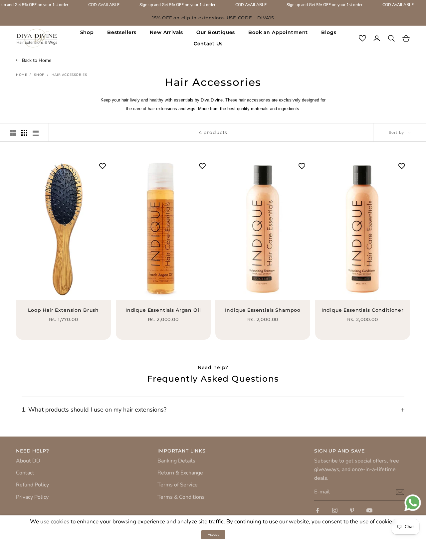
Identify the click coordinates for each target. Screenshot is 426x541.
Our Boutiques (215, 32)
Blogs (328, 32)
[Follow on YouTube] (369, 510)
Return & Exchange (180, 472)
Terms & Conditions (181, 497)
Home (21, 75)
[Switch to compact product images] (36, 133)
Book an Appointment (278, 32)
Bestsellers (121, 32)
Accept (213, 534)
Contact (25, 472)
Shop (87, 32)
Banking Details (176, 460)
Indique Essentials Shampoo (263, 310)
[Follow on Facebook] (317, 510)
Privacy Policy (32, 497)
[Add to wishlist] (102, 166)
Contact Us (208, 44)
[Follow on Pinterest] (352, 510)
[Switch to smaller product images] (24, 133)
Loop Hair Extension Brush (63, 310)
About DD (28, 460)
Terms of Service (177, 484)
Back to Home (36, 60)
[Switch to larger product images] (13, 133)
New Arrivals (166, 32)
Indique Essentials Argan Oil (163, 310)
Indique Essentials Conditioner (362, 310)
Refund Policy (32, 484)
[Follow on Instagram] (334, 510)
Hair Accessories (69, 75)
